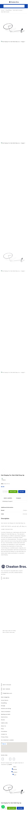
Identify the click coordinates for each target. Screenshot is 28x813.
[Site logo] (14, 2)
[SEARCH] (23, 6)
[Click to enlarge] (3, 470)
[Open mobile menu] (1, 6)
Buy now (20, 808)
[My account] (26, 6)
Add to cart (13, 491)
